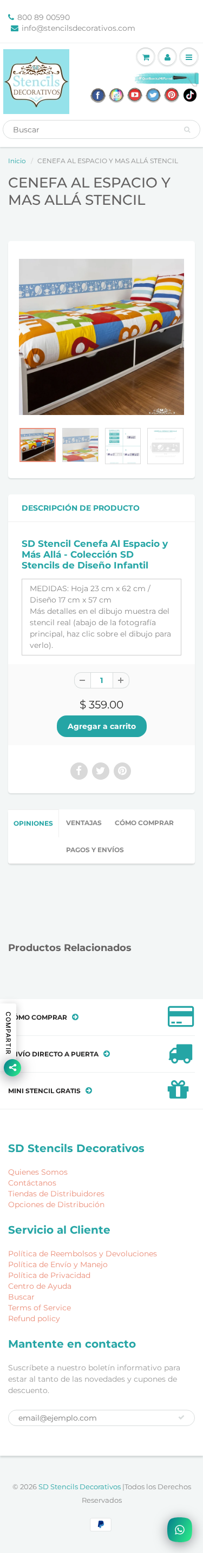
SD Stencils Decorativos (80, 1486)
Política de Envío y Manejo (58, 1264)
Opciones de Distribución (56, 1204)
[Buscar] (187, 129)
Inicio (17, 161)
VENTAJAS (84, 823)
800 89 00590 (43, 17)
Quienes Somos (38, 1172)
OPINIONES (33, 823)
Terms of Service (39, 1308)
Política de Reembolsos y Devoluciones (82, 1254)
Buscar (21, 1297)
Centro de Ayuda (39, 1286)
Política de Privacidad (49, 1275)
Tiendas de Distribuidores (56, 1194)
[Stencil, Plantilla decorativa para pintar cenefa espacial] (101, 337)
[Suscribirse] (181, 1417)
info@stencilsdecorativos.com (78, 28)
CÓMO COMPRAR (144, 823)
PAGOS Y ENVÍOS (95, 850)
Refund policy (34, 1318)
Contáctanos (32, 1183)
